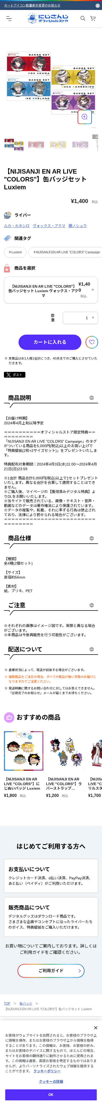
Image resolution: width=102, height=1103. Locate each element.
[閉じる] (95, 1028)
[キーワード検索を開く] (83, 18)
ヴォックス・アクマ (49, 226)
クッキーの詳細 (51, 1082)
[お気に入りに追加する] (92, 342)
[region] (51, 1061)
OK (50, 1095)
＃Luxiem (15, 252)
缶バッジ (26, 1003)
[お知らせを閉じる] (97, 5)
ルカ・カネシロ (17, 226)
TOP (7, 1003)
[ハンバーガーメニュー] (9, 18)
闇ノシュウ (78, 226)
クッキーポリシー (47, 1071)
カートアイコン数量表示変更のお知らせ (32, 5)
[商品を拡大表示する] (85, 117)
